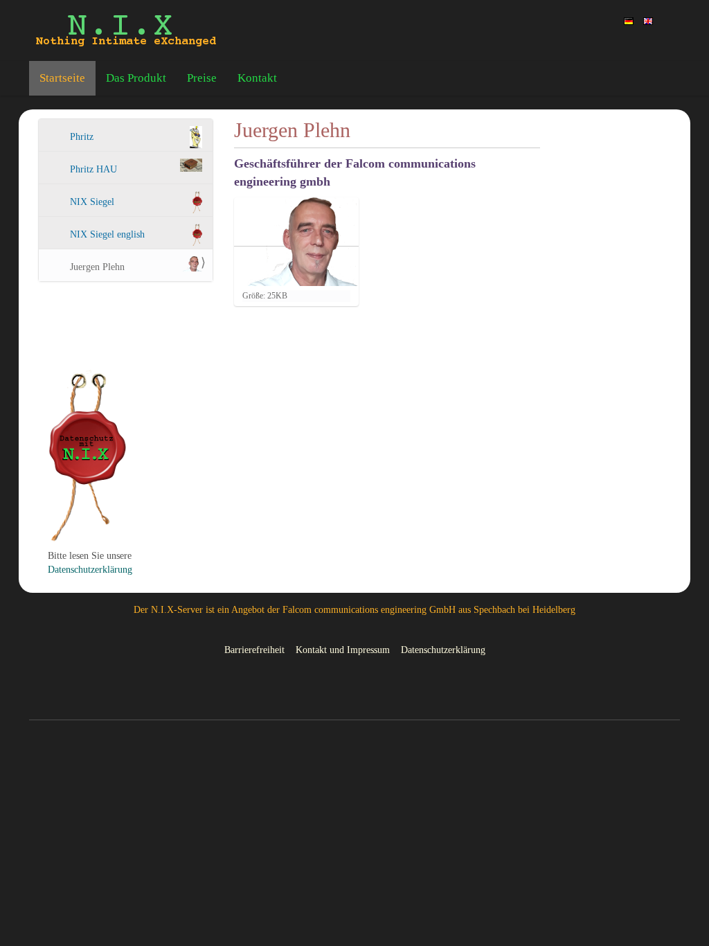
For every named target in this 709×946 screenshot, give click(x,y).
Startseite (62, 77)
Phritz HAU (93, 169)
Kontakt (257, 77)
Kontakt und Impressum (343, 650)
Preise (202, 77)
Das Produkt (136, 77)
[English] (648, 20)
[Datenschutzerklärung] (87, 455)
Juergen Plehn (97, 267)
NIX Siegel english (107, 234)
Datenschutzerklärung (90, 569)
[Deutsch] (126, 30)
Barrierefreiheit (254, 650)
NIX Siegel (92, 202)
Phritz (81, 137)
